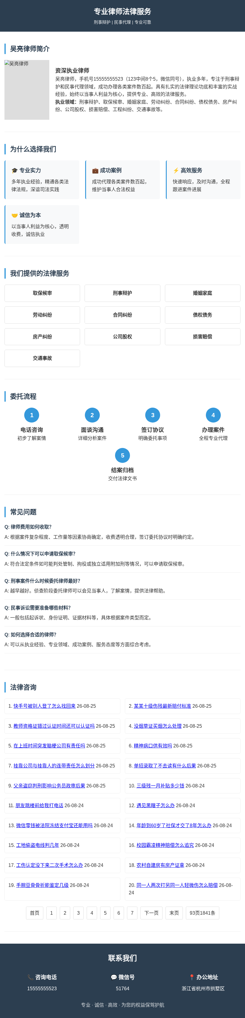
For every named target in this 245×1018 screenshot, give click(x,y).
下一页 (151, 913)
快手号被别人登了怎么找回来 (44, 706)
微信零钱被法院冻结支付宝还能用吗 (54, 825)
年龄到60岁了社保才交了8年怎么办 (174, 825)
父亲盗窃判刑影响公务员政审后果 (49, 785)
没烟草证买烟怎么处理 (158, 726)
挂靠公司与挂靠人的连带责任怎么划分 (54, 765)
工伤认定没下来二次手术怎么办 (49, 865)
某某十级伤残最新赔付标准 (162, 706)
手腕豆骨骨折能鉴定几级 (42, 885)
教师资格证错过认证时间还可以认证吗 (54, 726)
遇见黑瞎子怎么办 (156, 805)
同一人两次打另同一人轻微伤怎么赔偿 (177, 885)
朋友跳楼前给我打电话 (39, 805)
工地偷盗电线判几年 (37, 845)
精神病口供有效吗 (153, 745)
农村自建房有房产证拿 (160, 865)
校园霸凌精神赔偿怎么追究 (165, 845)
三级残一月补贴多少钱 (160, 785)
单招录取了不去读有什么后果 (165, 765)
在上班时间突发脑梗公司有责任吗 (49, 745)
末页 (174, 913)
